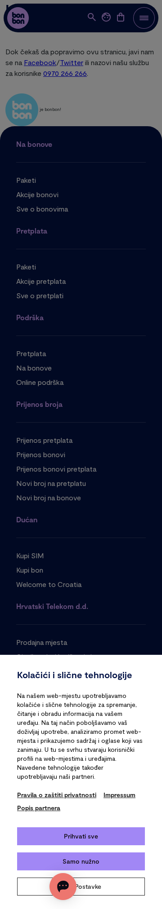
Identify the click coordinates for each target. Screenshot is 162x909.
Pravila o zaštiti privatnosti (56, 795)
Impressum (119, 795)
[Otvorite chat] (63, 886)
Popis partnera (38, 808)
